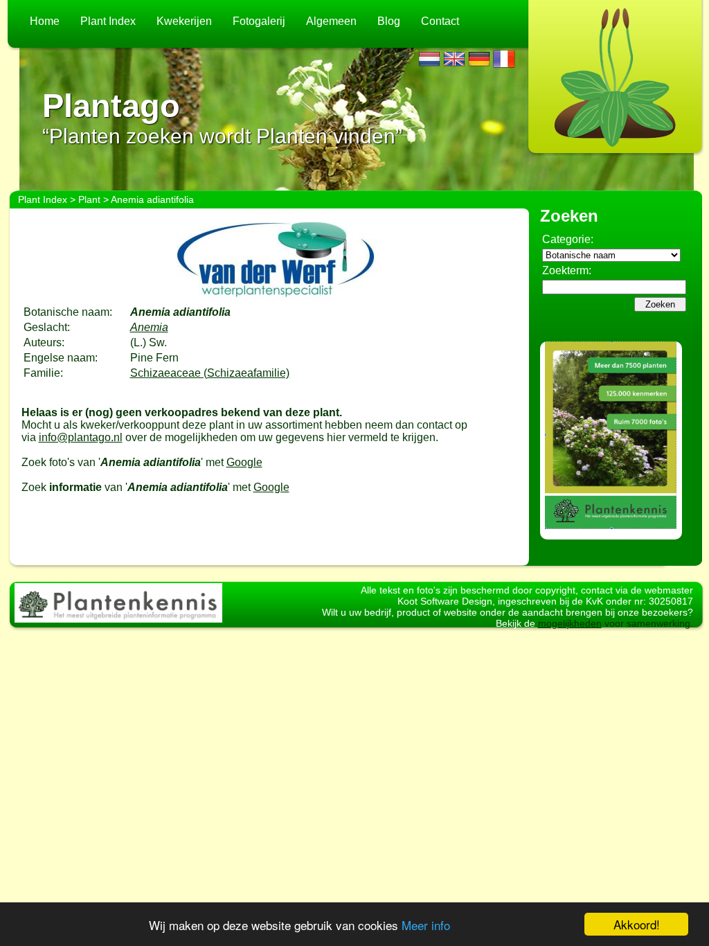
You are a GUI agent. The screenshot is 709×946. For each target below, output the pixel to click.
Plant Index (108, 21)
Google (244, 462)
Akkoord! (636, 924)
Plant (89, 199)
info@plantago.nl (81, 437)
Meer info (426, 925)
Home (45, 21)
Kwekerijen (184, 21)
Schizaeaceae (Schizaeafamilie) (209, 373)
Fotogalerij (259, 21)
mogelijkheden (570, 623)
